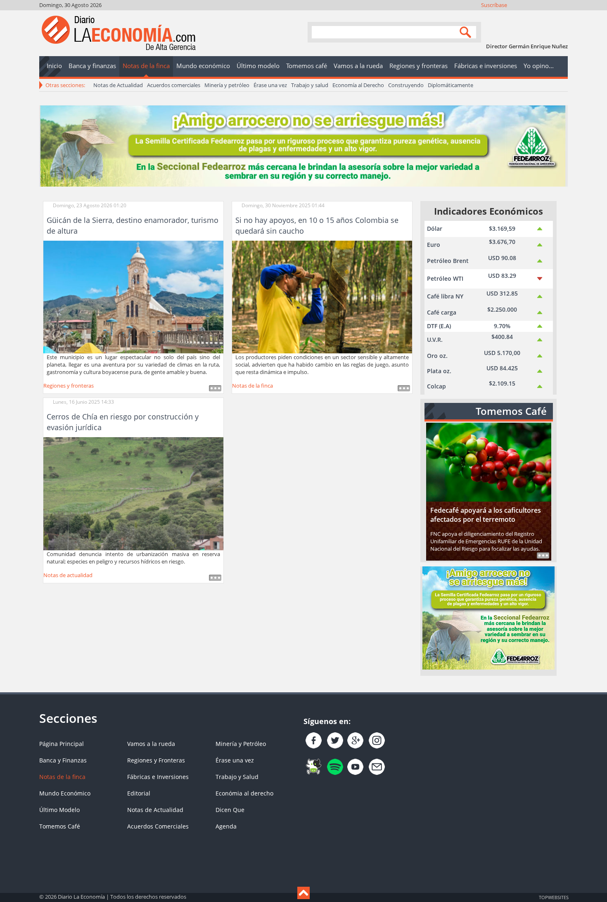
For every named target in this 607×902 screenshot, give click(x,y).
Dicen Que (230, 810)
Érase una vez (270, 85)
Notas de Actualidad (118, 85)
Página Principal (61, 744)
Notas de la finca (252, 385)
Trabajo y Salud (237, 777)
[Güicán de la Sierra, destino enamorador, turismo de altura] (133, 296)
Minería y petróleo (226, 85)
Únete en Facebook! (506, 15)
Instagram (528, 15)
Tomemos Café (59, 826)
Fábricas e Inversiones (158, 777)
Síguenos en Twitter (517, 15)
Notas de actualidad (67, 575)
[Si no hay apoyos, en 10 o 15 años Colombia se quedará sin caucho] (322, 296)
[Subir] (303, 893)
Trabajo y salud (309, 85)
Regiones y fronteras (68, 385)
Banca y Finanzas (63, 760)
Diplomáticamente (450, 85)
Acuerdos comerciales (173, 85)
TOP (553, 897)
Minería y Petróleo (241, 744)
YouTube (539, 15)
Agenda (226, 826)
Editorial (138, 793)
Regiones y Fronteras (156, 760)
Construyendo (406, 85)
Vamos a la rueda (151, 744)
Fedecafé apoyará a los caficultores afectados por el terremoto (485, 515)
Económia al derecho (244, 793)
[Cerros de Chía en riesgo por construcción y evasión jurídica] (133, 493)
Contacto (562, 15)
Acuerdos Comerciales (158, 826)
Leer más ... (215, 388)
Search (466, 31)
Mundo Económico (64, 793)
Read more (543, 555)
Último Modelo (59, 810)
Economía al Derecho (358, 85)
